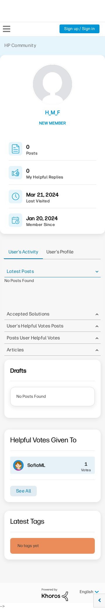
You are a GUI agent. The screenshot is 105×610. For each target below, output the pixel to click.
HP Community (20, 45)
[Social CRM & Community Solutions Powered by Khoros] (55, 594)
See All (23, 491)
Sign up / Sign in (79, 28)
